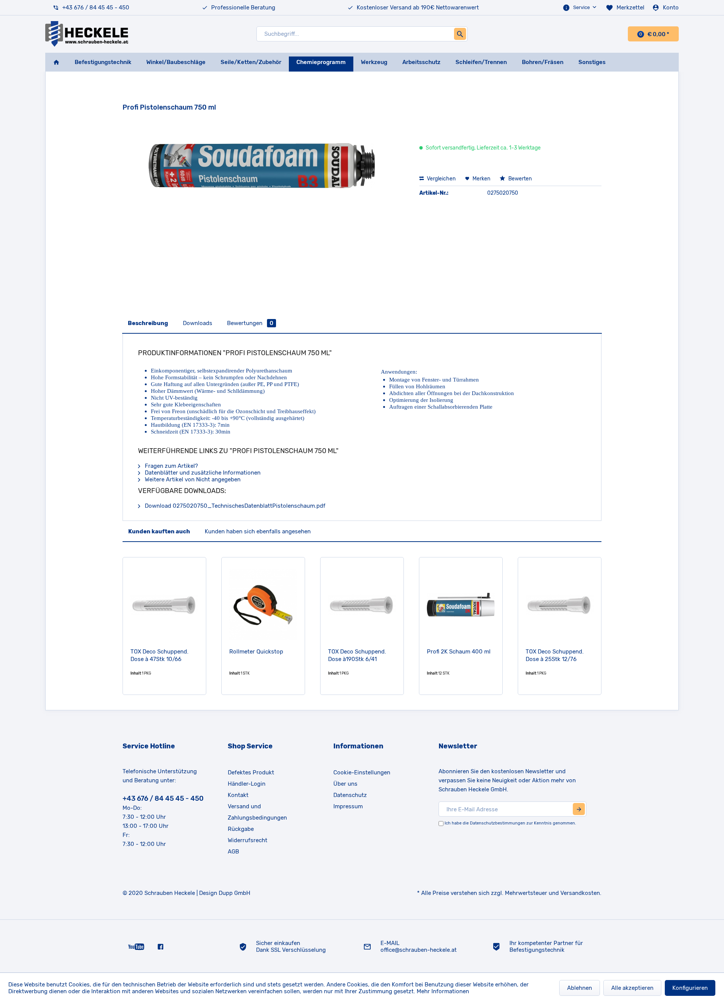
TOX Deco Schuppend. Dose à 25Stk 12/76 (555, 655)
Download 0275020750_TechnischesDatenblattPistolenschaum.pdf (234, 505)
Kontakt (238, 795)
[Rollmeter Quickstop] (263, 604)
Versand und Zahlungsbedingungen (257, 812)
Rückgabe (241, 829)
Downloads (197, 323)
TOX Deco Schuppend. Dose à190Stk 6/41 (357, 655)
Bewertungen (250, 323)
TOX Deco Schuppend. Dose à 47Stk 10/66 (159, 655)
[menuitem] (580, 7)
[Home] (56, 62)
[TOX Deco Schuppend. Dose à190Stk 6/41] (362, 604)
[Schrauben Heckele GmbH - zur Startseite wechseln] (86, 34)
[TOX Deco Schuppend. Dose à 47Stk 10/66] (164, 604)
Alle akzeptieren (632, 988)
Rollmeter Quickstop (256, 651)
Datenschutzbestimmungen (497, 823)
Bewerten (519, 179)
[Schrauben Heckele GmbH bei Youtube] (136, 946)
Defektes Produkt (251, 772)
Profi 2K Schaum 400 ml (459, 651)
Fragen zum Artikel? (170, 466)
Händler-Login (246, 783)
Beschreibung (148, 323)
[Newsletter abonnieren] (579, 809)
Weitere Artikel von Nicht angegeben (192, 479)
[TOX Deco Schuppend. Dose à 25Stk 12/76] (560, 604)
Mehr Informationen (443, 991)
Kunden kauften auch (159, 531)
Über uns (345, 783)
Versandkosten (580, 893)
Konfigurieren (690, 988)
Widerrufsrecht (247, 840)
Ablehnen (579, 988)
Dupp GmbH (234, 893)
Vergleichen (441, 179)
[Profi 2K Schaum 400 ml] (461, 604)
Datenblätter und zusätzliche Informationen (202, 472)
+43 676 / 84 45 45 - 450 (95, 7)
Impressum (348, 806)
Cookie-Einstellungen (361, 772)
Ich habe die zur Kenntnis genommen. (510, 823)
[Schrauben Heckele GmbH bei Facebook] (160, 946)
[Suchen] (460, 34)
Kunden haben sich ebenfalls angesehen (258, 531)
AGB (233, 851)
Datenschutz (350, 795)
